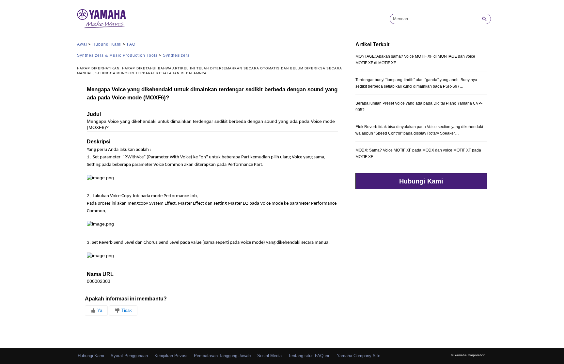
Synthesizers (176, 55)
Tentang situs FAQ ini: (309, 355)
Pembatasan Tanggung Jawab (222, 355)
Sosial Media (269, 355)
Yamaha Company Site (358, 355)
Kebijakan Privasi (170, 355)
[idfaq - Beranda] (101, 18)
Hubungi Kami (107, 44)
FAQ (131, 44)
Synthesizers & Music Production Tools (117, 55)
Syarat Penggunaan (129, 355)
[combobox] (434, 19)
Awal (82, 44)
